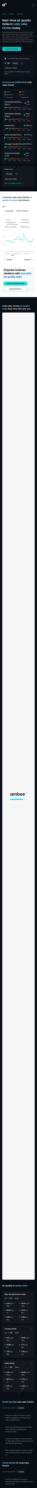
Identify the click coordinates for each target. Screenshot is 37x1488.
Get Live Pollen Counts (13, 183)
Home (4, 14)
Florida (11, 14)
